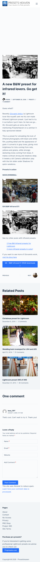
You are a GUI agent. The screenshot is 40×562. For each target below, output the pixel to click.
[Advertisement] (20, 29)
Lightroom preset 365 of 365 (14, 380)
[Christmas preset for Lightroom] (20, 305)
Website (7, 455)
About (4, 512)
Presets (31, 99)
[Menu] (37, 4)
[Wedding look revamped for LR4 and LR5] (20, 336)
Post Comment (10, 483)
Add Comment (10, 462)
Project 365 (7, 526)
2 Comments (22, 321)
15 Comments (19, 352)
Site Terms (6, 529)
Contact (5, 515)
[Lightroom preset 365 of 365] (20, 366)
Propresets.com (11, 550)
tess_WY (11, 411)
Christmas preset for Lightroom (15, 318)
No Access (6, 518)
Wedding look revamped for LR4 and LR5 (19, 349)
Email (6, 448)
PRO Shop (6, 523)
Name (7, 441)
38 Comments (23, 383)
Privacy (5, 520)
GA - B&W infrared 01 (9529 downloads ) (20, 264)
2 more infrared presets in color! (20, 249)
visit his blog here (9, 257)
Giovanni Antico (16, 114)
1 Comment (6, 102)
